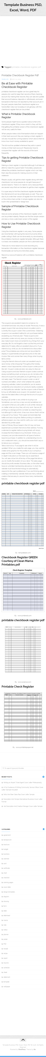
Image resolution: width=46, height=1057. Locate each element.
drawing (6, 901)
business (6, 854)
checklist (6, 877)
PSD (5, 944)
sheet (5, 972)
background (7, 840)
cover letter (7, 887)
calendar (6, 859)
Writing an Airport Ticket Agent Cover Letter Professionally (23, 782)
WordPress (22, 1049)
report (5, 958)
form (5, 906)
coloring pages (8, 882)
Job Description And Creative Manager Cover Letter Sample (23, 806)
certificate (7, 868)
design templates (9, 892)
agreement (7, 835)
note (5, 925)
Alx (35, 1049)
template (5, 79)
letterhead (7, 915)
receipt (6, 949)
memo (6, 920)
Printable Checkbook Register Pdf (20, 75)
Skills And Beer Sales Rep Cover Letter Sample (19, 794)
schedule (7, 967)
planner (6, 934)
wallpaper (7, 986)
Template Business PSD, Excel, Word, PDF (23, 7)
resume (6, 963)
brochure (6, 844)
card (5, 863)
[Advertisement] (23, 39)
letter (5, 911)
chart (5, 873)
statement (7, 977)
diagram (6, 896)
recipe (5, 953)
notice (5, 930)
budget (6, 849)
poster (6, 939)
